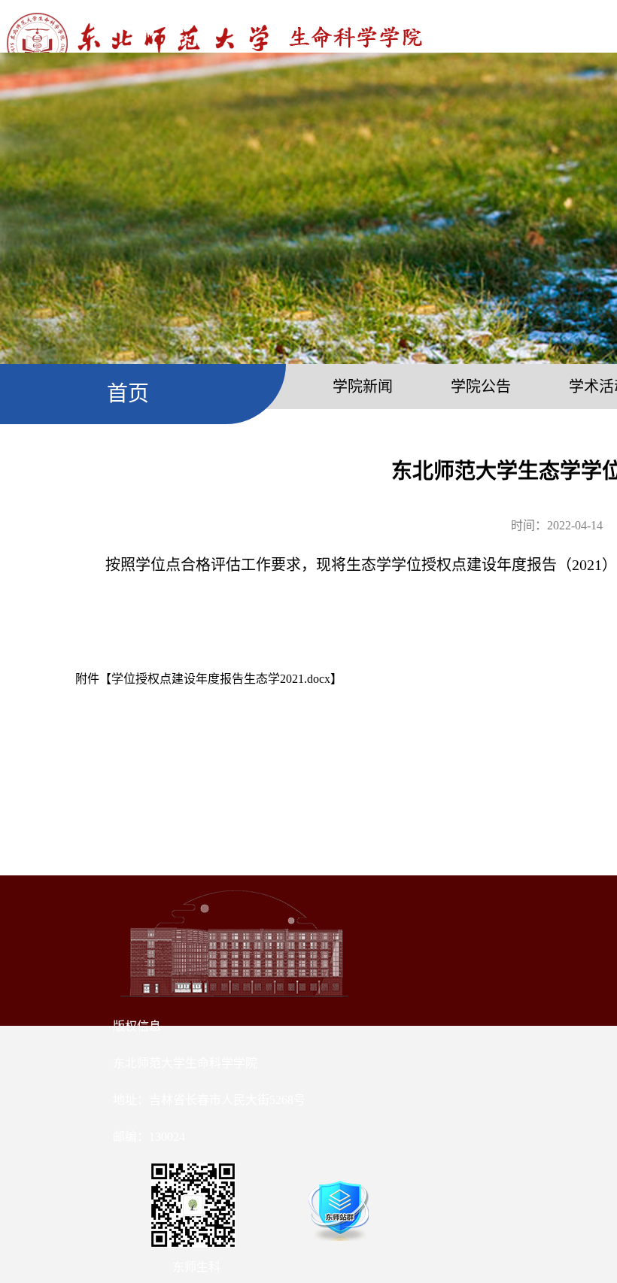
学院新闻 (363, 386)
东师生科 (196, 1266)
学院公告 (481, 386)
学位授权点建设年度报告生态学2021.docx (220, 678)
